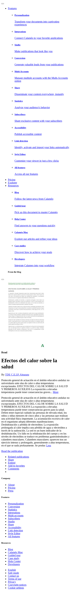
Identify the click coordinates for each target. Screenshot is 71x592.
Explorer (12, 182)
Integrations (14, 512)
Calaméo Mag (15, 552)
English (12, 569)
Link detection (15, 530)
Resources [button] (13, 185)
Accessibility (14, 527)
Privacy (12, 581)
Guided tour (14, 555)
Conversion (14, 506)
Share (11, 524)
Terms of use (14, 578)
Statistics (12, 509)
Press (10, 490)
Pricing (11, 179)
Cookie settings (16, 587)
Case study (13, 558)
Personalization (16, 503)
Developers (14, 564)
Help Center (14, 561)
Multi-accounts (15, 515)
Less (48, 445)
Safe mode (13, 572)
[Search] (2, 279)
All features (14, 536)
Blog (10, 549)
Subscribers (14, 518)
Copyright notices (17, 584)
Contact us (13, 575)
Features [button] (12, 8)
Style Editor (14, 533)
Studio (11, 521)
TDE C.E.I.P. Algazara (17, 374)
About (11, 484)
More (55, 392)
